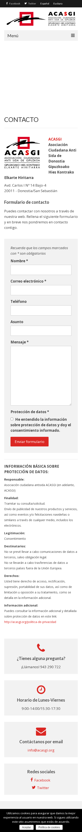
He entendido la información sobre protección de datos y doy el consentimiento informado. (41, 425)
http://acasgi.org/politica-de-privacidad (30, 622)
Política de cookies (49, 827)
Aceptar (26, 827)
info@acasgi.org (41, 750)
